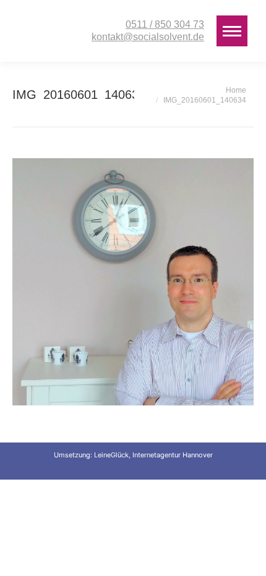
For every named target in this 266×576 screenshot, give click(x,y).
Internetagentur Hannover (172, 455)
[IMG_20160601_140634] (133, 281)
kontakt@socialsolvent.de (148, 37)
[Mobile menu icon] (232, 30)
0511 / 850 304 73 (165, 24)
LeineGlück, (113, 455)
